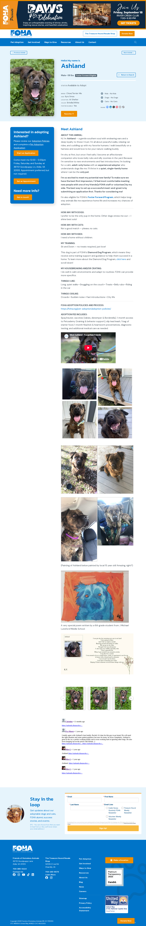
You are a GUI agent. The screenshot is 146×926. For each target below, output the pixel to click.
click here (121, 259)
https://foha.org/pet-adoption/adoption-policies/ (86, 308)
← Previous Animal (18, 53)
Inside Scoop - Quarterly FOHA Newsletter (114, 810)
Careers (82, 891)
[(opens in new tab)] (114, 877)
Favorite (68, 114)
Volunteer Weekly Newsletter (115, 817)
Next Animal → (129, 53)
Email (70, 796)
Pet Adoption (17, 42)
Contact (92, 42)
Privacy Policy (85, 903)
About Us (79, 42)
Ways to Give (50, 42)
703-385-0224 (20, 869)
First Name (108, 796)
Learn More (50, 874)
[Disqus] (97, 746)
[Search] (134, 41)
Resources (66, 42)
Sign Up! (103, 828)
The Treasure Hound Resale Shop (100, 33)
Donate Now (127, 33)
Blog (81, 882)
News (81, 887)
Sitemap (83, 898)
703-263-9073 (52, 872)
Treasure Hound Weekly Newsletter (130, 810)
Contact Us (18, 872)
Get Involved (34, 42)
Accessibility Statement (85, 909)
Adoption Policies (41, 141)
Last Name (74, 804)
